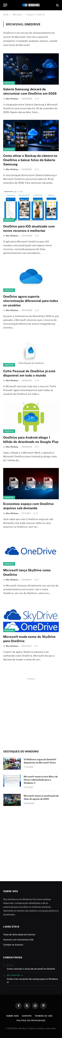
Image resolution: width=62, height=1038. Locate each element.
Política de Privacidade (31, 1020)
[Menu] (5, 5)
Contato (27, 1016)
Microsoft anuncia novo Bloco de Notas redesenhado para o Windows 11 (41, 779)
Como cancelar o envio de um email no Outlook (31, 969)
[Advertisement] (31, 712)
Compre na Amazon (13, 944)
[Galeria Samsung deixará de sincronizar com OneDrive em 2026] (31, 69)
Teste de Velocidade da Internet (19, 934)
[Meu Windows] (31, 5)
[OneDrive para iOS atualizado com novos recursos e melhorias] (31, 206)
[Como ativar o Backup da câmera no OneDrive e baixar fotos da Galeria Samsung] (31, 135)
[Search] (57, 5)
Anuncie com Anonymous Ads (18, 939)
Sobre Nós (12, 1016)
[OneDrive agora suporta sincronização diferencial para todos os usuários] (31, 276)
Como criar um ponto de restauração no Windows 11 (32, 981)
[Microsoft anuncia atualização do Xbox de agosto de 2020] (12, 800)
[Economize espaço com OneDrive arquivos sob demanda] (31, 483)
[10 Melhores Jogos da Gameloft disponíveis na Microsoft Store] (12, 764)
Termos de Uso (43, 1016)
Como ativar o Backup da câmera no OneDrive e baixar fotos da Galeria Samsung (30, 160)
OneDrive (9, 83)
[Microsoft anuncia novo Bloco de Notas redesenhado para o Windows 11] (12, 781)
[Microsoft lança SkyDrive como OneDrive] (31, 550)
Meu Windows (13, 975)
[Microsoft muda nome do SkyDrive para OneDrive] (31, 616)
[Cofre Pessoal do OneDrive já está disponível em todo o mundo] (31, 351)
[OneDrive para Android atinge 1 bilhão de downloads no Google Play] (31, 417)
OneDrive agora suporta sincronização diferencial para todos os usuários (30, 301)
